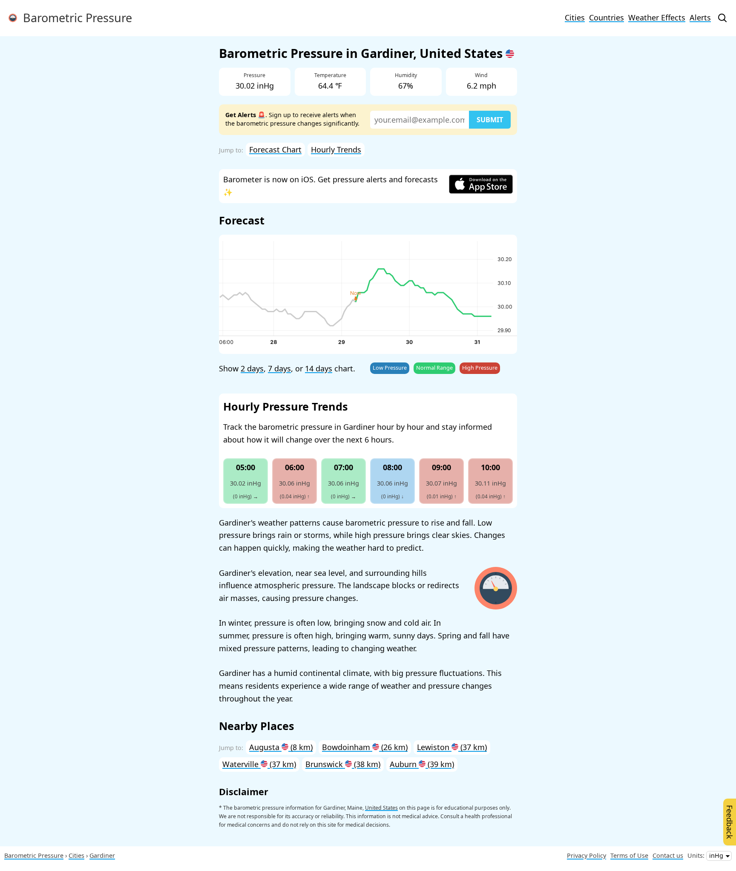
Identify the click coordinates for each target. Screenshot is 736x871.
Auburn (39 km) (422, 764)
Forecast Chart (275, 149)
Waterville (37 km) (259, 764)
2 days (252, 368)
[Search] (722, 18)
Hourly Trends (336, 149)
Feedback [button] (729, 822)
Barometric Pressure (74, 18)
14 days (318, 368)
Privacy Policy (586, 855)
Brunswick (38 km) (342, 764)
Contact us (668, 855)
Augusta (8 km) (281, 747)
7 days (279, 368)
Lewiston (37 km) (452, 747)
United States (381, 807)
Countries (606, 17)
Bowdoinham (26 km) (365, 747)
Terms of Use (629, 855)
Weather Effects (656, 17)
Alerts (700, 17)
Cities (575, 17)
